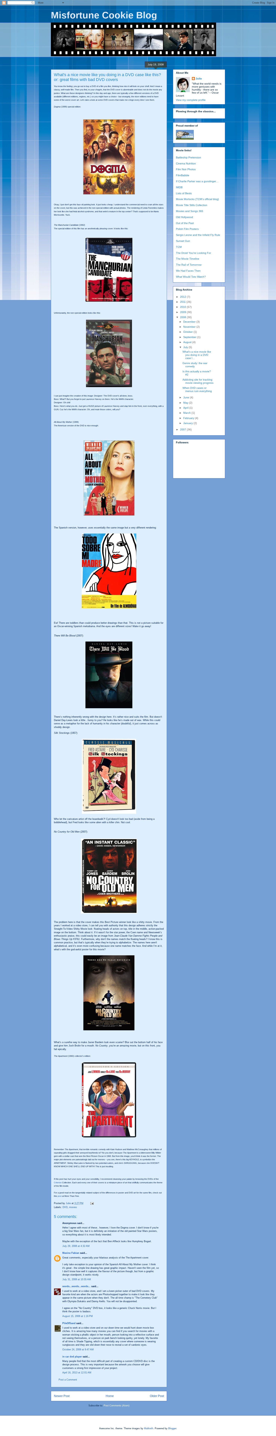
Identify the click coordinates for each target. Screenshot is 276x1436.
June (186, 397)
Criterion (58, 1182)
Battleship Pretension (188, 157)
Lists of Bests (184, 193)
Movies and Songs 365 (189, 211)
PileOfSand (68, 1323)
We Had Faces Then (188, 270)
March (187, 412)
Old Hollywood (184, 217)
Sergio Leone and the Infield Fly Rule (198, 234)
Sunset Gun (183, 240)
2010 (183, 306)
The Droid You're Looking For (193, 252)
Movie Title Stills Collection (191, 205)
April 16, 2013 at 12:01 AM (76, 1372)
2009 (183, 312)
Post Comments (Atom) (116, 1405)
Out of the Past (185, 223)
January (188, 423)
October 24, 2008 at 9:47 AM (78, 1349)
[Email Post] (91, 1203)
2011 (183, 301)
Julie (199, 78)
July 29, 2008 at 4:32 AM (76, 1246)
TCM (179, 246)
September (190, 337)
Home (110, 1396)
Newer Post (61, 1396)
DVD (65, 1207)
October (188, 331)
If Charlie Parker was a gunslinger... (197, 181)
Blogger (172, 1428)
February (189, 418)
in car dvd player (72, 1356)
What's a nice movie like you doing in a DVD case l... (196, 355)
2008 (183, 317)
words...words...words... (76, 1286)
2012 (183, 296)
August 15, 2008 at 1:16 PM (77, 1316)
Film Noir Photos (186, 169)
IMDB (179, 187)
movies (73, 1207)
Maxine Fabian (70, 1253)
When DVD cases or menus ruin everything (197, 389)
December (189, 321)
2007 (183, 429)
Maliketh (148, 1428)
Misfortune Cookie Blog (104, 15)
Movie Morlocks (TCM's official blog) (197, 199)
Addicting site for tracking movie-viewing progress (197, 381)
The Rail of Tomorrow (188, 264)
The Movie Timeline (187, 258)
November (189, 326)
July (186, 347)
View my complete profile (191, 99)
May (186, 402)
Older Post (157, 1396)
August (187, 342)
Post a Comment (68, 1379)
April (186, 407)
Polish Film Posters (187, 228)
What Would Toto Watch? (191, 276)
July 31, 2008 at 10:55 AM (76, 1279)
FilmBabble (182, 175)
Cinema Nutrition (186, 163)
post (60, 1196)
